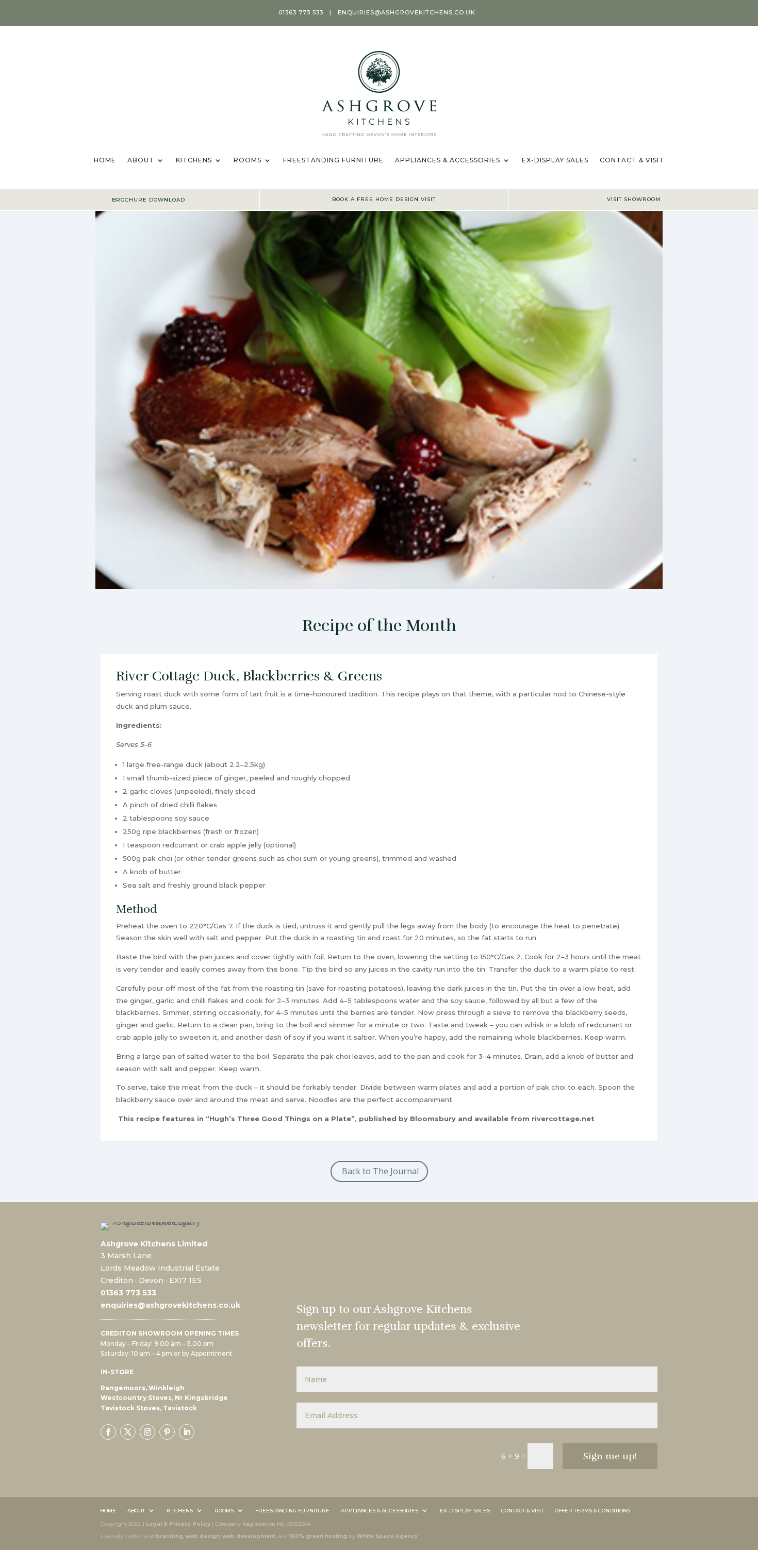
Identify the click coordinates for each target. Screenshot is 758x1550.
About (140, 160)
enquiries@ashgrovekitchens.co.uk (406, 12)
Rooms (247, 160)
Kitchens (194, 160)
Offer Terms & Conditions (592, 1509)
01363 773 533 (300, 12)
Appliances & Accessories (447, 160)
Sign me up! (610, 1456)
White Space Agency (387, 1536)
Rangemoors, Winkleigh (143, 1388)
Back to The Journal (380, 1171)
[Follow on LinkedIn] (186, 1432)
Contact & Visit (632, 160)
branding (169, 1536)
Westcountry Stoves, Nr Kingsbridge (164, 1398)
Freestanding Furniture (333, 160)
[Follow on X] (128, 1432)
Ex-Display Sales (555, 160)
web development (248, 1536)
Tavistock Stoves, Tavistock (149, 1408)
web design (203, 1536)
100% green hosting (318, 1536)
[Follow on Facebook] (108, 1432)
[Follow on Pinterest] (167, 1432)
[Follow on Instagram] (147, 1432)
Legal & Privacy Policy (178, 1524)
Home (105, 160)
